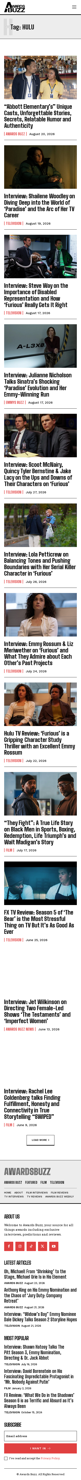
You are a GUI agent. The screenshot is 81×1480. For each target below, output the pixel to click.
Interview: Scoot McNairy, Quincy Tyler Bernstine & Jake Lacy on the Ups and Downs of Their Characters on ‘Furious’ (38, 474)
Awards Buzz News (20, 1029)
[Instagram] (20, 1246)
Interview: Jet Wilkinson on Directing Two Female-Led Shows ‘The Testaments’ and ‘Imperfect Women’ (37, 1011)
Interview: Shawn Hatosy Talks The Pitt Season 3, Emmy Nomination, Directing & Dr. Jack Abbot (34, 1352)
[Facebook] (8, 1246)
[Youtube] (53, 1246)
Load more (39, 1139)
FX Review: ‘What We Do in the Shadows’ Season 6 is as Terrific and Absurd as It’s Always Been (39, 1400)
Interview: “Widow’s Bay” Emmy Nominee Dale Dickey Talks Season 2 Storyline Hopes (40, 1316)
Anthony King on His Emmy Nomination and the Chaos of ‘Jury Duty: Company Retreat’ (40, 1295)
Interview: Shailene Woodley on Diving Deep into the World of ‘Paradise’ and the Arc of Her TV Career (39, 205)
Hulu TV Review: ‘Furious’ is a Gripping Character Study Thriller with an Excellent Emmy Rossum (39, 743)
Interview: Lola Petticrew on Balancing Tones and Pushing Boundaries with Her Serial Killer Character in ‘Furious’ (40, 564)
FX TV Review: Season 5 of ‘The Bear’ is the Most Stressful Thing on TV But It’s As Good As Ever (39, 922)
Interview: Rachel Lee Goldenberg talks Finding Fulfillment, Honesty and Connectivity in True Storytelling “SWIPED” (32, 1104)
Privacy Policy (50, 1458)
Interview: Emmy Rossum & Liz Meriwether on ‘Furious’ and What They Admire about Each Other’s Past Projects (38, 653)
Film (9, 850)
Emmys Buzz (15, 402)
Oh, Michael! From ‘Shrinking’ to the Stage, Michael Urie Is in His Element (35, 1274)
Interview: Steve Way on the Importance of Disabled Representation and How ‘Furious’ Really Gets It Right (36, 295)
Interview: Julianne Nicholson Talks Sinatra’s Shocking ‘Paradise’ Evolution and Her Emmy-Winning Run (38, 385)
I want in (38, 1448)
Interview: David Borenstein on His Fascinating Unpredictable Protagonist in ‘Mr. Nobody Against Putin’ (39, 1376)
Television (13, 223)
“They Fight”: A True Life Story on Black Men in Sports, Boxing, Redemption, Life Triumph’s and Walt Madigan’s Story (40, 832)
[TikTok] (31, 1246)
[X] (42, 1246)
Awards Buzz (15, 134)
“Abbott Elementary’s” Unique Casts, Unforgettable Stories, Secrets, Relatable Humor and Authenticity (38, 116)
